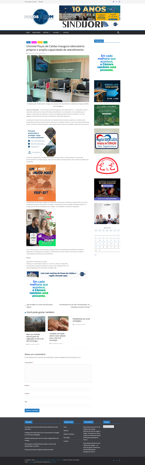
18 (103, 243)
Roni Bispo (43, 53)
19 (107, 243)
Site (26, 402)
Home (28, 32)
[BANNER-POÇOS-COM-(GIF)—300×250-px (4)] (39, 279)
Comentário (29, 362)
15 (118, 240)
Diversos (34, 42)
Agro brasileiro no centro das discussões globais (40, 306)
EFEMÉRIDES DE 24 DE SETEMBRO (81, 320)
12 (107, 240)
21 (114, 243)
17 (99, 243)
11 (103, 240)
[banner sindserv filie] (41, 166)
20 (111, 243)
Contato (66, 32)
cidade (28, 42)
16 (96, 243)
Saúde (45, 42)
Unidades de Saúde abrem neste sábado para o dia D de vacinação (58, 336)
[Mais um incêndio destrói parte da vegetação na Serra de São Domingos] (35, 317)
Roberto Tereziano (69, 434)
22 (118, 243)
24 (99, 247)
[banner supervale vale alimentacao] (41, 211)
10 (99, 240)
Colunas (56, 32)
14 (114, 240)
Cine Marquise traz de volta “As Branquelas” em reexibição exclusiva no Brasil (74, 306)
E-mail (27, 393)
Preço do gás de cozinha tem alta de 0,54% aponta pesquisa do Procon (91, 449)
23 (96, 247)
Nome (27, 385)
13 (111, 240)
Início (65, 427)
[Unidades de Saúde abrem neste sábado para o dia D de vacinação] (58, 317)
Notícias (46, 32)
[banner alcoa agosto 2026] (41, 128)
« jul (95, 254)
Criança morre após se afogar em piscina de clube (39, 449)
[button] (49, 32)
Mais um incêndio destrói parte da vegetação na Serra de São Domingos (35, 337)
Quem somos (36, 32)
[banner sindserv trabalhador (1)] (57, 272)
